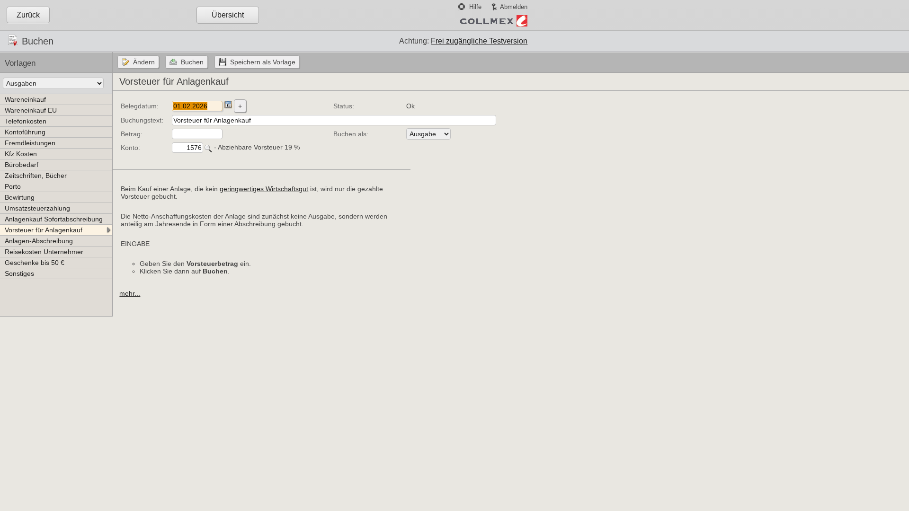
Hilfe (475, 6)
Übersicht (228, 15)
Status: (343, 106)
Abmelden (513, 6)
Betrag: (132, 134)
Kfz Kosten (21, 154)
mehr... (129, 293)
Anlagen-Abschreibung (39, 241)
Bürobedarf (21, 164)
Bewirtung (20, 197)
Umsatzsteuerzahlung (37, 208)
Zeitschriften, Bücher (36, 175)
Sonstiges (19, 273)
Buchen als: (350, 134)
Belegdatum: (140, 106)
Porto (13, 186)
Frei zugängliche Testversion (479, 41)
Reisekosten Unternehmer (44, 252)
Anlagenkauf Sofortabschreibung (54, 219)
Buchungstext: (142, 120)
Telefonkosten (25, 121)
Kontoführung (25, 132)
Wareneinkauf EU (31, 110)
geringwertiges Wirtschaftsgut (264, 189)
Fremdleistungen (30, 143)
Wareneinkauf (25, 99)
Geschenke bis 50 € (34, 262)
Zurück (28, 15)
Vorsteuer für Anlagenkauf (43, 230)
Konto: (130, 147)
